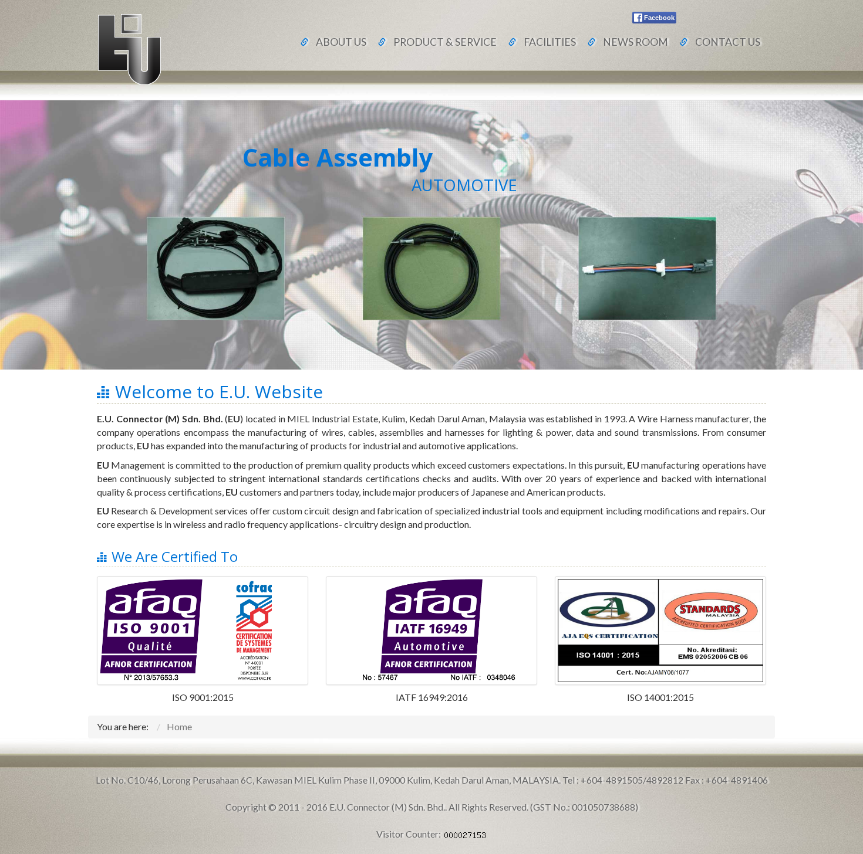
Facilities (550, 42)
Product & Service (445, 42)
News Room (635, 42)
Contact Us (727, 42)
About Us (341, 42)
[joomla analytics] (465, 833)
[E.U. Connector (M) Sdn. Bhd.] (129, 48)
